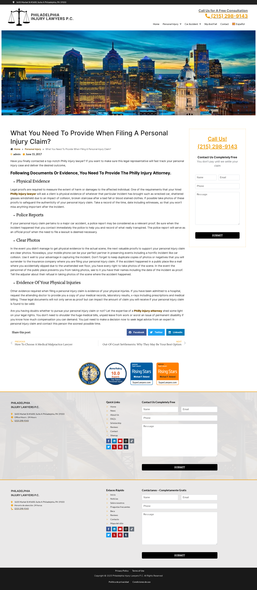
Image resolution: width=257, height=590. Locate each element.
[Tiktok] (131, 441)
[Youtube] (120, 441)
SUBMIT (217, 235)
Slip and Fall (210, 24)
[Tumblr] (126, 447)
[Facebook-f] (108, 441)
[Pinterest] (120, 447)
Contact (224, 24)
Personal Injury (170, 24)
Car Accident (191, 24)
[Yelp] (114, 447)
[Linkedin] (114, 441)
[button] (136, 332)
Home (156, 24)
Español (240, 24)
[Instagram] (126, 441)
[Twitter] (108, 447)
